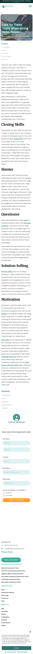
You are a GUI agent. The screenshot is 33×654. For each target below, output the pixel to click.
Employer (9, 493)
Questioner (5, 53)
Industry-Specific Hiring (9, 36)
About (3, 589)
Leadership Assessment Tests (10, 579)
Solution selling (6, 272)
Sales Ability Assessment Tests (11, 582)
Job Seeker (9, 495)
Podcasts (4, 620)
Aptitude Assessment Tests (10, 568)
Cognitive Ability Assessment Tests (12, 573)
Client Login (5, 595)
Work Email (7, 479)
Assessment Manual (7, 592)
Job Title (6, 457)
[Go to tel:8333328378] (16, 545)
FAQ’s (2, 601)
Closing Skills (6, 47)
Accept (16, 648)
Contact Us (4, 598)
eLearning (4, 611)
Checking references (8, 357)
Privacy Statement (22, 652)
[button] (30, 632)
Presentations (5, 622)
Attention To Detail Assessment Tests (13, 571)
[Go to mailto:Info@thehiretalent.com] (16, 548)
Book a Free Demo (16, 500)
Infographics (5, 617)
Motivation (5, 59)
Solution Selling (7, 56)
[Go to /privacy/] (16, 542)
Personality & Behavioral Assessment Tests (15, 576)
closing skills (18, 139)
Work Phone (7, 468)
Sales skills (5, 340)
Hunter (4, 50)
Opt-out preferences (10, 652)
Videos (3, 625)
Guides (3, 614)
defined (4, 314)
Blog (2, 608)
